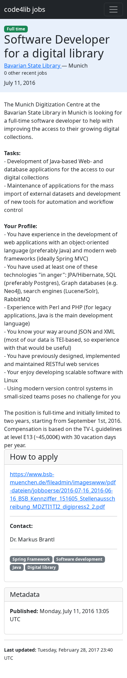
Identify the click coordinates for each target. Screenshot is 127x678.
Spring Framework (31, 559)
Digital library (41, 567)
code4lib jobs (24, 9)
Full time (16, 29)
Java (17, 567)
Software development (79, 559)
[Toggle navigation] (113, 9)
